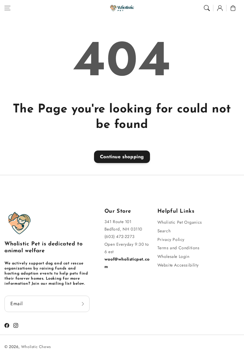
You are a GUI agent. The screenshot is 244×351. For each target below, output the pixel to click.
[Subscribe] (83, 304)
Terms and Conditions (178, 248)
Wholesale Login (173, 256)
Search (164, 231)
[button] (7, 8)
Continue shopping (122, 156)
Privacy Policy (170, 239)
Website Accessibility (178, 265)
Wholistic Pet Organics (179, 222)
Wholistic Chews (36, 347)
